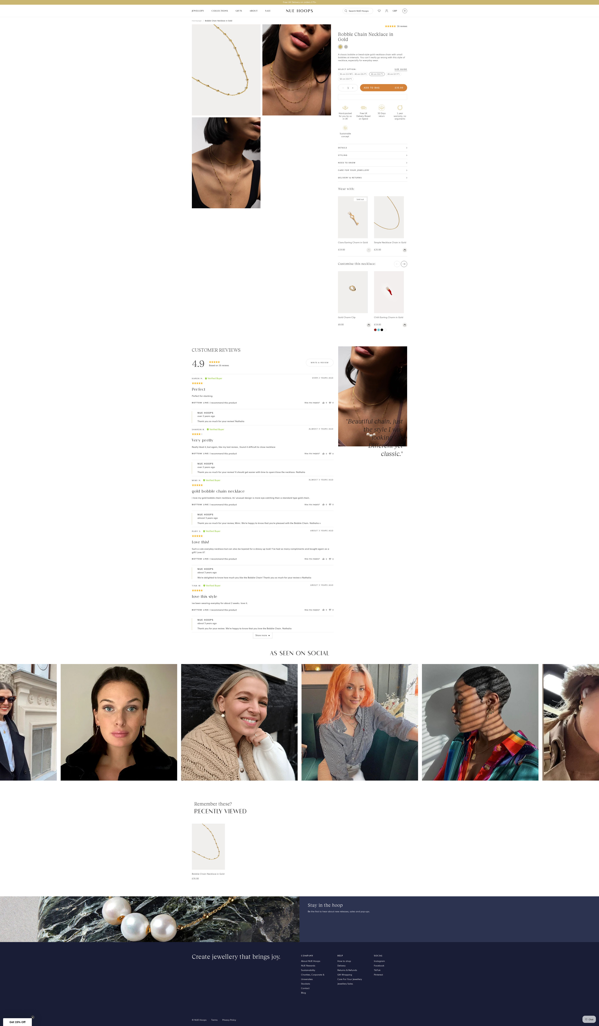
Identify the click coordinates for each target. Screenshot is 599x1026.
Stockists (305, 983)
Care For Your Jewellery (349, 979)
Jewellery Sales (345, 983)
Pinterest (378, 974)
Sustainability (308, 970)
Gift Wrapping (344, 974)
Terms (214, 1019)
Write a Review (320, 362)
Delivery (341, 965)
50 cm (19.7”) (346, 78)
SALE (268, 11)
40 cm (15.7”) (377, 74)
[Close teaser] (32, 1017)
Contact (305, 988)
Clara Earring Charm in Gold (353, 242)
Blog (303, 992)
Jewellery (198, 11)
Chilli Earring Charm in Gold (388, 317)
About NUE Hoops (310, 960)
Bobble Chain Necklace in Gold (218, 20)
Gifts (239, 11)
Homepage (197, 20)
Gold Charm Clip (347, 317)
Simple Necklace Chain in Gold (390, 242)
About (254, 11)
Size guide (401, 69)
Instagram (379, 960)
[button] (396, 26)
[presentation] (397, 264)
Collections (220, 11)
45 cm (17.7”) (393, 74)
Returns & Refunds (347, 970)
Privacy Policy (229, 1019)
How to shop (344, 960)
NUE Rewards (308, 965)
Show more (261, 635)
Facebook (379, 965)
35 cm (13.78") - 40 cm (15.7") (353, 74)
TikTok (377, 970)
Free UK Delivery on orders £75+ (299, 2)
